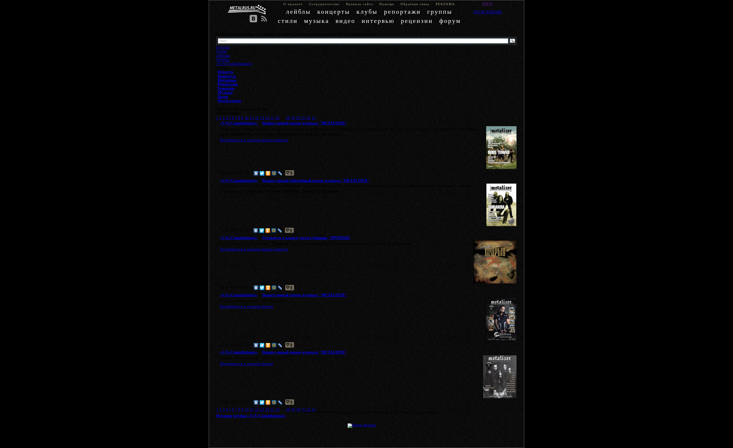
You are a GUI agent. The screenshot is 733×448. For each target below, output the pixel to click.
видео (345, 20)
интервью (378, 20)
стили (288, 20)
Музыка (225, 92)
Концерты (227, 76)
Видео (223, 96)
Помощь (386, 4)
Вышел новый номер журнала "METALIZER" (304, 123)
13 (262, 118)
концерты (333, 11)
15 (272, 118)
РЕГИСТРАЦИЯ (488, 12)
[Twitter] (262, 173)
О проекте (293, 4)
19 (293, 118)
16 (277, 118)
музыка (316, 20)
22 (308, 118)
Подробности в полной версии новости (254, 140)
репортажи (402, 11)
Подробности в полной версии (246, 306)
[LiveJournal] (280, 173)
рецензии (417, 20)
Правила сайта (359, 4)
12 (257, 118)
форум (450, 20)
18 (288, 118)
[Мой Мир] (274, 173)
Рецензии (226, 88)
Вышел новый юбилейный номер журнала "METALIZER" (316, 180)
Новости (225, 72)
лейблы (298, 11)
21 (303, 118)
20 (298, 118)
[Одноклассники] (268, 173)
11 (252, 118)
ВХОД (487, 3)
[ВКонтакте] (256, 173)
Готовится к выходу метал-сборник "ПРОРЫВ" (306, 237)
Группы (222, 59)
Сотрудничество (324, 4)
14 (267, 118)
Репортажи (228, 84)
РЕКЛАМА (445, 4)
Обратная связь (415, 4)
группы (439, 11)
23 (314, 118)
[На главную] (247, 10)
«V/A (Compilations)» (234, 63)
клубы (367, 11)
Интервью (227, 80)
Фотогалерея (229, 100)
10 (247, 118)
